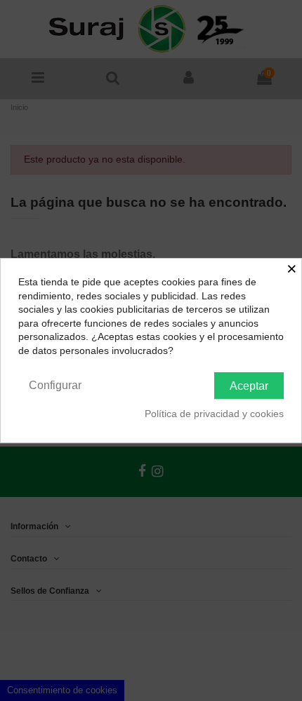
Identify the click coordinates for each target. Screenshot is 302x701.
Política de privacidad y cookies (214, 413)
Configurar (55, 385)
